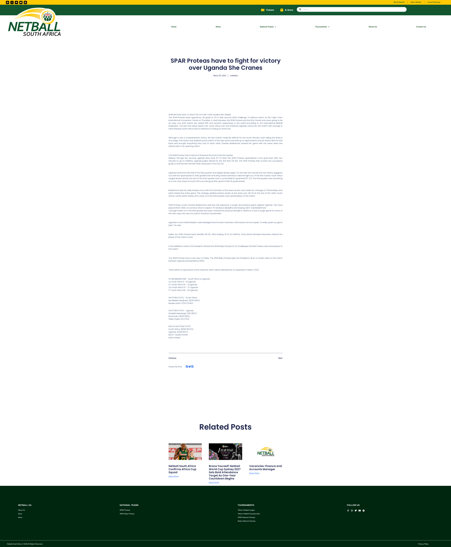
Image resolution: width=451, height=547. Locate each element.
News (218, 27)
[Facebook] (7, 2)
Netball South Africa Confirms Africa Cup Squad (182, 469)
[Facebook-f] (348, 510)
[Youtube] (21, 2)
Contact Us (421, 27)
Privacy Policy (423, 544)
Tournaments (321, 27)
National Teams (267, 27)
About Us (373, 27)
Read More (174, 476)
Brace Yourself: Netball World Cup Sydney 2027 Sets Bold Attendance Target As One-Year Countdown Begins (225, 472)
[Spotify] (25, 2)
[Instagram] (12, 2)
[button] (187, 366)
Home (174, 27)
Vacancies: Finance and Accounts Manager (265, 467)
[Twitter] (16, 2)
